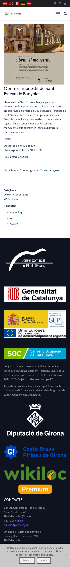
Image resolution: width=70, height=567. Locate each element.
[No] (65, 555)
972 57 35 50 (15, 520)
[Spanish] (29, 3)
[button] (65, 13)
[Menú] (58, 13)
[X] (59, 3)
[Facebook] (54, 3)
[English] (11, 3)
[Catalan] (5, 3)
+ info (44, 560)
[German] (23, 3)
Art (11, 218)
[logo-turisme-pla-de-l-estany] (13, 13)
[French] (17, 3)
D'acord (27, 560)
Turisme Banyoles (50, 170)
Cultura (14, 223)
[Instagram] (64, 3)
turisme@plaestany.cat (17, 525)
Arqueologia (17, 212)
